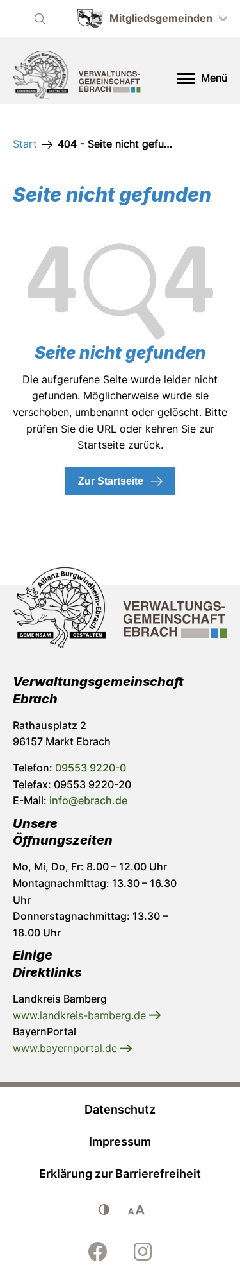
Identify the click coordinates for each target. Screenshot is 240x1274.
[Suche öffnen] (39, 18)
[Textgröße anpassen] (136, 1210)
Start (25, 143)
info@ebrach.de (88, 800)
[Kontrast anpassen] (104, 1210)
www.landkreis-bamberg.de (81, 1015)
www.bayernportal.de (66, 1048)
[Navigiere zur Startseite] (77, 77)
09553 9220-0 (90, 767)
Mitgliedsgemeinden (160, 18)
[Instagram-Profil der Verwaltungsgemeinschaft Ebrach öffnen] (143, 1251)
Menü (214, 77)
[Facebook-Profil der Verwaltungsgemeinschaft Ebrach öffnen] (98, 1251)
